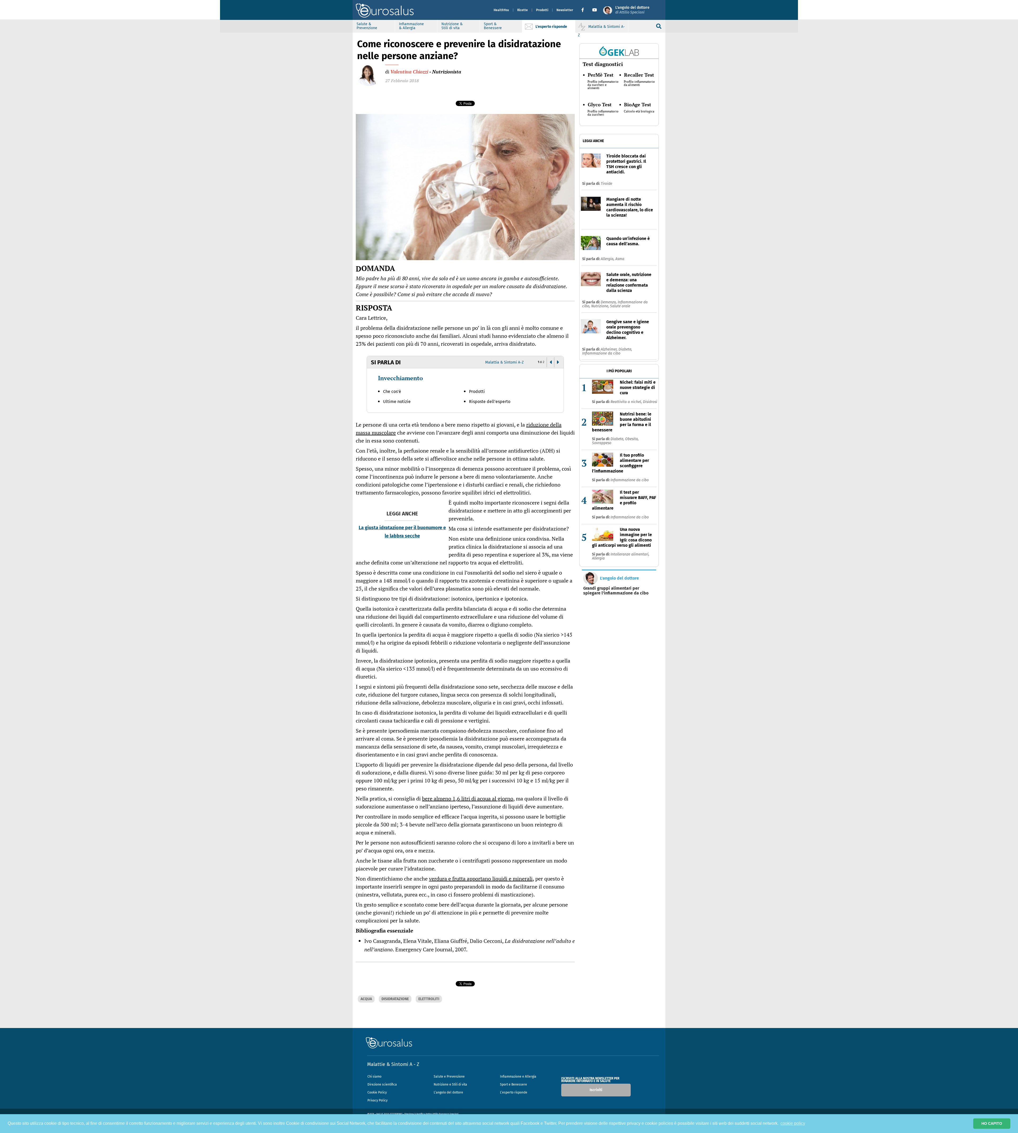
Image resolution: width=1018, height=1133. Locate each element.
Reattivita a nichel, (627, 402)
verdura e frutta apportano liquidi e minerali (481, 878)
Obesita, (632, 439)
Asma (619, 259)
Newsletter (564, 10)
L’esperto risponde (513, 1092)
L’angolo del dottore (448, 1092)
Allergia (598, 558)
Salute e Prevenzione (449, 1076)
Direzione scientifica (382, 1084)
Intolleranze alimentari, (630, 554)
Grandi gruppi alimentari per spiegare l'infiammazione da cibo (615, 591)
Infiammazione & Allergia (411, 26)
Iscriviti (596, 1090)
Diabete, (625, 349)
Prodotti (542, 10)
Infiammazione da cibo (601, 353)
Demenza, (609, 302)
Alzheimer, (609, 349)
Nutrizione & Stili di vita (452, 26)
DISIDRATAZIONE (395, 999)
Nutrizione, (600, 306)
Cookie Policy (377, 1092)
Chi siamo (374, 1076)
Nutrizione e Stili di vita (450, 1084)
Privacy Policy (377, 1100)
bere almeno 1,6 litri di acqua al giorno (467, 798)
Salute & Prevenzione (367, 26)
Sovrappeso (601, 443)
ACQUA (366, 999)
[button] (584, 10)
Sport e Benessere (513, 1084)
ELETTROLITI (428, 999)
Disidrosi (650, 402)
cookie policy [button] (792, 1123)
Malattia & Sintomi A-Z (504, 362)
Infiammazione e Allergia (518, 1076)
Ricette (522, 10)
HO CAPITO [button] (991, 1123)
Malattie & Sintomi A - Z (393, 1064)
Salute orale (620, 306)
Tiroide (606, 183)
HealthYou (501, 10)
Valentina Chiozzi (409, 71)
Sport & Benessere (493, 26)
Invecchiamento (400, 378)
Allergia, (608, 259)
